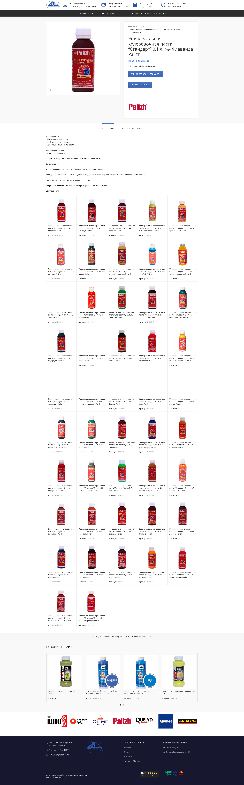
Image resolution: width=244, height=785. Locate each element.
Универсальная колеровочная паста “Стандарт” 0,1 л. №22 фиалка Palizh (122, 401)
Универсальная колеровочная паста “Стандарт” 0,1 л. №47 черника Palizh (122, 574)
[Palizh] (137, 106)
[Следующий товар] (192, 29)
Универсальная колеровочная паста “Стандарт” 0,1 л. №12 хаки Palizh (61, 315)
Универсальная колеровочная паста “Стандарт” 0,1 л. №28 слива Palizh (122, 444)
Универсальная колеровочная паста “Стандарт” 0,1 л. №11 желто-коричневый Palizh (182, 271)
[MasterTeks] (78, 721)
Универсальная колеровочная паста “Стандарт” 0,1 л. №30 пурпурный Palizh (61, 488)
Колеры (141, 27)
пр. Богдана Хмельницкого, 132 (176, 752)
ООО (54, 775)
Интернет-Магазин (132, 761)
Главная (131, 27)
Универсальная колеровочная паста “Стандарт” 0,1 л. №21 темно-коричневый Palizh (92, 401)
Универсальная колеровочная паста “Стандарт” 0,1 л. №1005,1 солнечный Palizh (122, 271)
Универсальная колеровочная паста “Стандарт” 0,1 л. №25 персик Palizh (182, 401)
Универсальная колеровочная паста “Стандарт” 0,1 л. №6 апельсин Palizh (152, 574)
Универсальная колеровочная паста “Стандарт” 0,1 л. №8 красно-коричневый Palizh (61, 618)
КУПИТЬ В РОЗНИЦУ (140, 84)
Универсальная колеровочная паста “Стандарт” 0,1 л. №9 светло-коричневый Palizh (92, 618)
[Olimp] (100, 721)
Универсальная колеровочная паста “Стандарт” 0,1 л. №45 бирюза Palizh (61, 574)
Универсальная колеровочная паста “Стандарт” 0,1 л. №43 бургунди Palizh (152, 531)
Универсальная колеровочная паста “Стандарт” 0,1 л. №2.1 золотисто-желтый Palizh (182, 358)
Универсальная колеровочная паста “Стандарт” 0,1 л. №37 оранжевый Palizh (182, 488)
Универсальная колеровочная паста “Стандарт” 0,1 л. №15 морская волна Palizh (182, 315)
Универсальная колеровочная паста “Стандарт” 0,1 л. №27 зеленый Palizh (92, 444)
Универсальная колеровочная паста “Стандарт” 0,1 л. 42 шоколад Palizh (61, 228)
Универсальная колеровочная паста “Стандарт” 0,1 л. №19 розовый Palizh (152, 358)
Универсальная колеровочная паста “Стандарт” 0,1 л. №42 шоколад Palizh (122, 531)
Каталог (127, 747)
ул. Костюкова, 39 (170, 747)
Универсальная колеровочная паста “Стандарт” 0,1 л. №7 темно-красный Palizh (182, 574)
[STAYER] (187, 721)
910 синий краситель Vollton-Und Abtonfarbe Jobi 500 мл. (138, 692)
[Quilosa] (165, 721)
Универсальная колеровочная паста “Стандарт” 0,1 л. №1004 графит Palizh (92, 271)
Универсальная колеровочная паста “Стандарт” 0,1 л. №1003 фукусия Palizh (61, 271)
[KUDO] (57, 721)
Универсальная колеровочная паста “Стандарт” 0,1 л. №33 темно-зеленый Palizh (92, 488)
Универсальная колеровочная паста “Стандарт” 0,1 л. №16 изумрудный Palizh (61, 358)
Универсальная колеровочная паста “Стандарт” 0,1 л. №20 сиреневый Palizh (61, 401)
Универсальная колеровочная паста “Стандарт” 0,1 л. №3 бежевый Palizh (182, 444)
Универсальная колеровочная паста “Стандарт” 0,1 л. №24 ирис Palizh (152, 401)
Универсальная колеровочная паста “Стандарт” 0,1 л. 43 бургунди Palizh (92, 228)
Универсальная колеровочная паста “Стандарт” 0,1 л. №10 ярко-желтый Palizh (182, 228)
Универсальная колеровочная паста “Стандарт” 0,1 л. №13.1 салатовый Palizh (122, 315)
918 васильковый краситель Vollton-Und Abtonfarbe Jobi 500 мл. (101, 692)
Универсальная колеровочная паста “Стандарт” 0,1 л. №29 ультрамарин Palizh (152, 444)
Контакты (128, 756)
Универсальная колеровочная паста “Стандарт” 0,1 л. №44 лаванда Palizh (182, 531)
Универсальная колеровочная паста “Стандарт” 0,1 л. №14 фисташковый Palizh (152, 315)
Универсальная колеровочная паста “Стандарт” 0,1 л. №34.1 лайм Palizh (122, 488)
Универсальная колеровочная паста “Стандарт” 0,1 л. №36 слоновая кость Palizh (152, 488)
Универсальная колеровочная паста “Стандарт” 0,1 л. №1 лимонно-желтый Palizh (152, 228)
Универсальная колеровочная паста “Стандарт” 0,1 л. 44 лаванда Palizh (122, 228)
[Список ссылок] (63, 744)
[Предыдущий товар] (187, 29)
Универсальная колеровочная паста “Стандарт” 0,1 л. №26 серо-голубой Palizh (61, 444)
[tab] (108, 127)
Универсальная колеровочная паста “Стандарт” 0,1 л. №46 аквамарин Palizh (92, 574)
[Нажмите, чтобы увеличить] (51, 90)
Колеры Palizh (145, 636)
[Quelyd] (144, 721)
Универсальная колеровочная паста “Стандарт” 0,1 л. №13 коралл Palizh (92, 315)
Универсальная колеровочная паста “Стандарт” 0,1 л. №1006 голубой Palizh (152, 271)
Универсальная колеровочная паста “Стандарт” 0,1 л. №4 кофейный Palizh (61, 531)
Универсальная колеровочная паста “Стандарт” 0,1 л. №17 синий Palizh (92, 358)
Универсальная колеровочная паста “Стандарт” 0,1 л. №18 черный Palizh (122, 358)
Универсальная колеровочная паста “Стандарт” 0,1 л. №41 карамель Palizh (92, 531)
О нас (126, 752)
